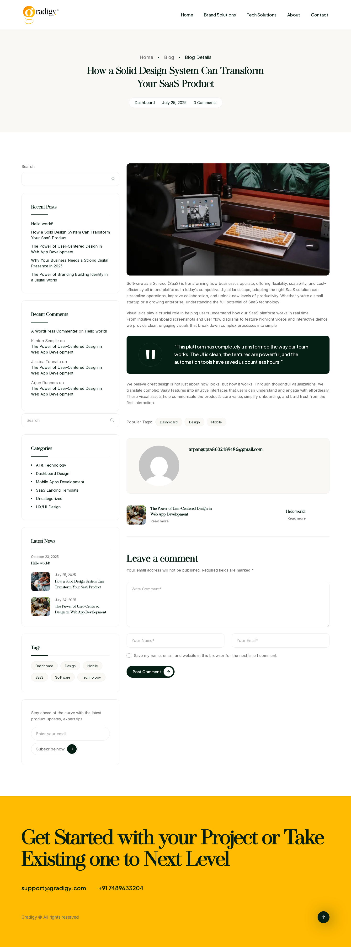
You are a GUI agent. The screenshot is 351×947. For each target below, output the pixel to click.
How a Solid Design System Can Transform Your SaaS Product (70, 235)
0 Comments (205, 102)
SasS (39, 677)
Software (62, 677)
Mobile (216, 422)
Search (28, 166)
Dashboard (145, 102)
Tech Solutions (262, 14)
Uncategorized (49, 498)
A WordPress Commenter (54, 331)
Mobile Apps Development (60, 481)
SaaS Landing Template (57, 490)
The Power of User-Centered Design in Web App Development (66, 249)
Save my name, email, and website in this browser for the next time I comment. (205, 655)
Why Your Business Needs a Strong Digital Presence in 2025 (69, 263)
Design (194, 422)
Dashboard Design (52, 473)
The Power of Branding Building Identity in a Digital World (69, 277)
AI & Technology (51, 465)
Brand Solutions (220, 14)
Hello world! (42, 223)
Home (187, 14)
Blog (169, 57)
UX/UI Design (48, 507)
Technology (91, 677)
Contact (319, 14)
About (293, 14)
